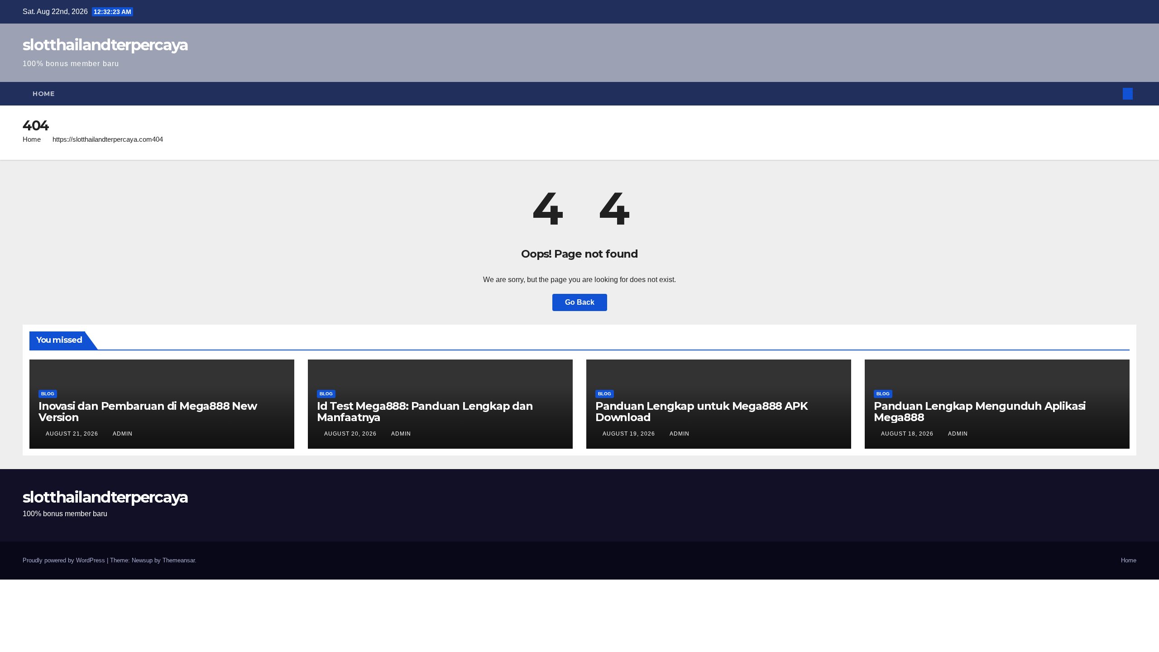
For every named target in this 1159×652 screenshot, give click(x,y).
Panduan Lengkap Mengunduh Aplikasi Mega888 (980, 411)
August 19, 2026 (630, 434)
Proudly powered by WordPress (65, 560)
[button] (1113, 93)
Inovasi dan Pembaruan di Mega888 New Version (147, 411)
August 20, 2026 (351, 434)
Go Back (579, 302)
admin (123, 434)
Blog (47, 393)
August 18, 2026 (908, 434)
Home (43, 94)
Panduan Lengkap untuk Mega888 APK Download (701, 411)
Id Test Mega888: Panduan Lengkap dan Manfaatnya (425, 411)
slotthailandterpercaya (105, 44)
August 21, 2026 (73, 434)
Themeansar (179, 560)
